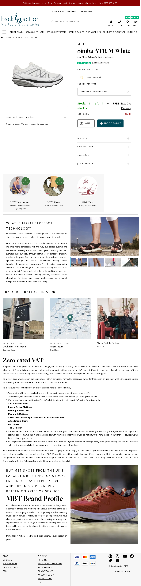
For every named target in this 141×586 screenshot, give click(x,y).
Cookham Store (86, 12)
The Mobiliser (93, 32)
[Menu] (4, 32)
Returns (42, 559)
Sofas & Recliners (35, 32)
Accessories (7, 37)
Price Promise (85, 163)
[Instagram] (117, 557)
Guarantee (83, 155)
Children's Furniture (114, 32)
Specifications (85, 146)
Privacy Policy (45, 571)
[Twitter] (110, 561)
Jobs (40, 582)
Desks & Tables (76, 32)
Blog (26, 37)
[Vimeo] (117, 561)
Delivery (42, 556)
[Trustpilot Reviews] (132, 18)
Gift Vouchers (10, 567)
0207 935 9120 (57, 12)
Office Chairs (17, 32)
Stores (127, 25)
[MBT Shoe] (20, 19)
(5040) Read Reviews (100, 63)
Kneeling (132, 32)
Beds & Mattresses (56, 32)
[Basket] (77, 557)
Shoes (19, 37)
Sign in (110, 25)
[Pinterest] (110, 557)
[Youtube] (125, 557)
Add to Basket (112, 123)
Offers (35, 37)
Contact (119, 25)
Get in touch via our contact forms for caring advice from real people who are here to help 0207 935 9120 (70, 3)
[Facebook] (132, 557)
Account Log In (46, 574)
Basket (135, 25)
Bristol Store (71, 12)
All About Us (45, 578)
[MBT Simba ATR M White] (37, 76)
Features (82, 138)
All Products (10, 563)
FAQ (5, 571)
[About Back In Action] (117, 351)
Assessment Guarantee (50, 563)
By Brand (8, 559)
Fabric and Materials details (22, 117)
